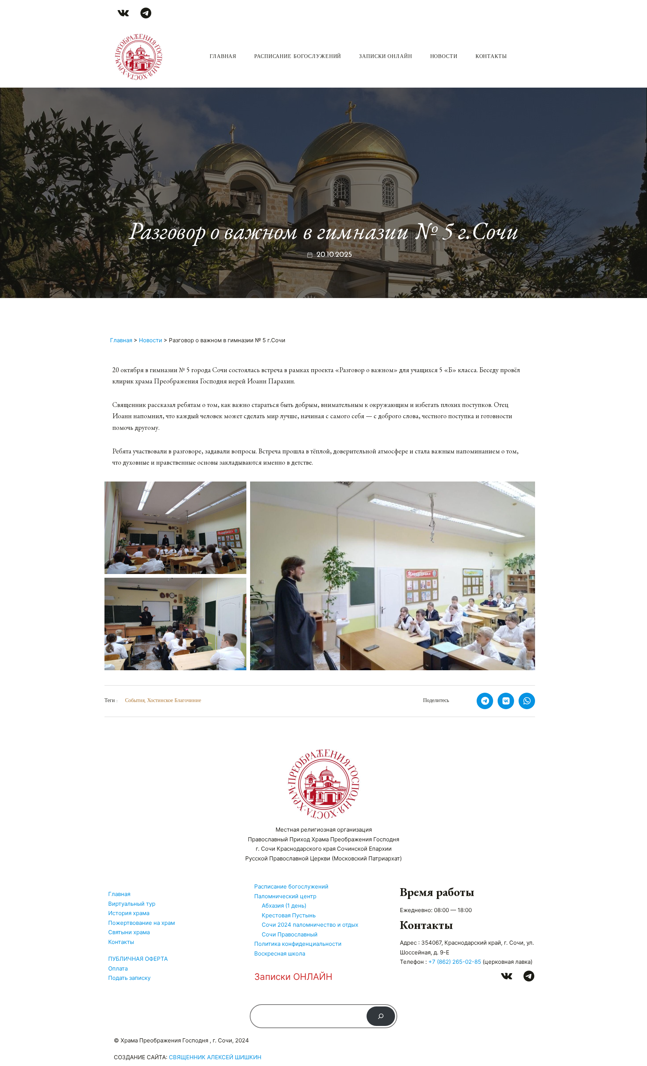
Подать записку (129, 977)
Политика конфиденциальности (297, 943)
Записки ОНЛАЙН (385, 57)
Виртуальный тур (131, 903)
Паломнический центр (285, 896)
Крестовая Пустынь (289, 915)
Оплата (118, 968)
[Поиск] (381, 1016)
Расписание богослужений (297, 57)
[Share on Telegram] (485, 701)
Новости (444, 57)
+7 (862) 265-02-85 (454, 961)
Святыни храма (129, 932)
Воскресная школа (279, 953)
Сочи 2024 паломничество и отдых (310, 924)
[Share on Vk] (506, 701)
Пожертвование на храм (141, 922)
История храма (128, 913)
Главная (223, 57)
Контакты (491, 57)
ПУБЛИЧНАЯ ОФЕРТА (138, 958)
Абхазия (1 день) (284, 905)
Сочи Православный (290, 934)
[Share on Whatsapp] (527, 701)
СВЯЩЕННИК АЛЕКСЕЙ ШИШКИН (215, 1057)
